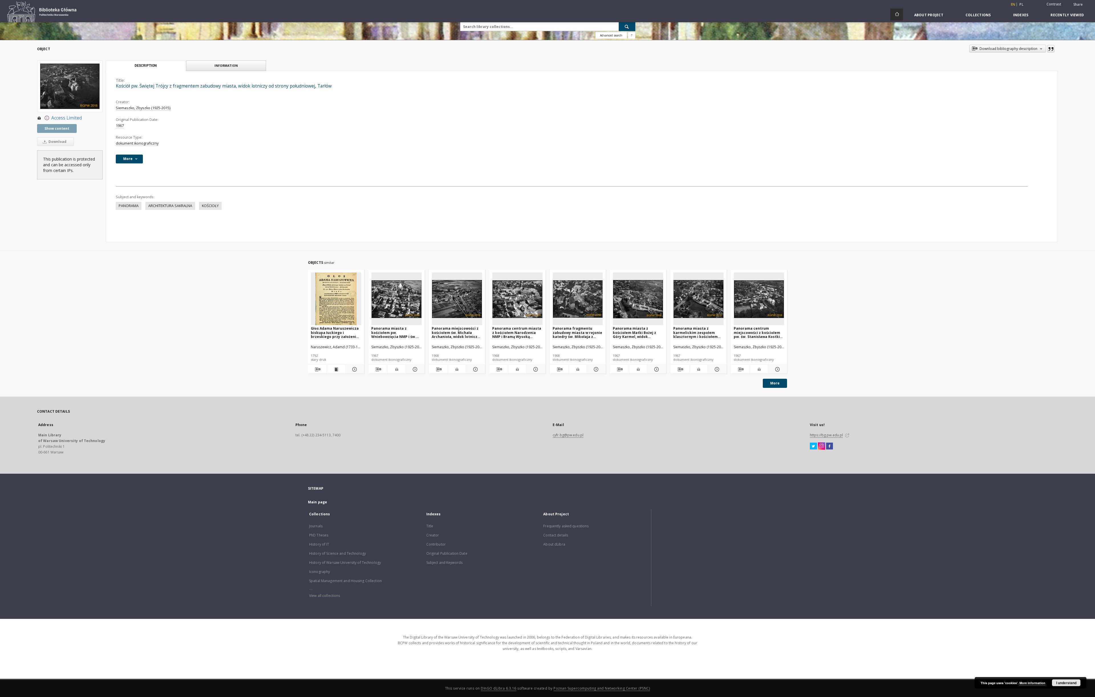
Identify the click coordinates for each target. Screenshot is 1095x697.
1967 (120, 125)
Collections (978, 15)
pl (1021, 4)
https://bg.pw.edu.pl (826, 435)
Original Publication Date (446, 553)
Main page (317, 502)
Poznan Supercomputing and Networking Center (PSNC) (601, 688)
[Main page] (896, 15)
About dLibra (554, 544)
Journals (316, 526)
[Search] (627, 26)
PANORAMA (129, 205)
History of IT (319, 544)
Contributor (436, 544)
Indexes (1021, 15)
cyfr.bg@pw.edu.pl (568, 435)
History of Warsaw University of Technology (345, 562)
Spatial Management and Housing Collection (345, 580)
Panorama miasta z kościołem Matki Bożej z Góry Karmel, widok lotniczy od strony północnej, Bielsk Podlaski (636, 332)
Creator (432, 535)
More (775, 383)
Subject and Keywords (444, 562)
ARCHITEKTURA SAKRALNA (170, 205)
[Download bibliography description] (317, 369)
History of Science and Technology (337, 553)
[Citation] (1051, 48)
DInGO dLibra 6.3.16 (498, 688)
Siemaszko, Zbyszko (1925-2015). (143, 108)
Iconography (319, 571)
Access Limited (66, 118)
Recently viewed (1067, 15)
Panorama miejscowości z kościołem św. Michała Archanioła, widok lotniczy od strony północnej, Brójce (456, 332)
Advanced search (611, 35)
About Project (928, 15)
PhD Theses (318, 535)
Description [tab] (146, 66)
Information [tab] (226, 65)
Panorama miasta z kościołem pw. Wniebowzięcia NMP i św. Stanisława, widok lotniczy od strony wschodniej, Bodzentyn (395, 332)
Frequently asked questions (566, 526)
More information (1032, 683)
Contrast (1054, 4)
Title (429, 526)
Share (1078, 4)
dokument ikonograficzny (137, 143)
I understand (1066, 682)
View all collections (324, 595)
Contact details (555, 535)
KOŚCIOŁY (210, 205)
